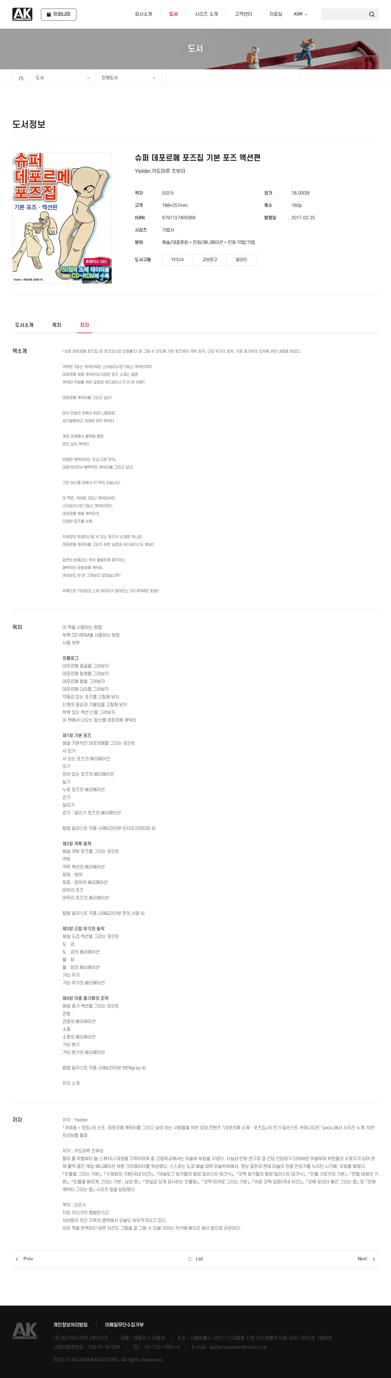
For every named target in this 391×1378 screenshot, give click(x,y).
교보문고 (209, 259)
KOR (298, 14)
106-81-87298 (104, 1347)
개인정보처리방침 (70, 1325)
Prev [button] (28, 1258)
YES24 (177, 259)
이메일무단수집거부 (124, 1325)
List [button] (199, 1258)
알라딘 (241, 259)
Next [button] (362, 1258)
